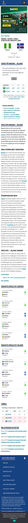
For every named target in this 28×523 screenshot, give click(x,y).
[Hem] (4, 3)
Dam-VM (5, 463)
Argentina (10, 225)
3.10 (18, 88)
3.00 (13, 88)
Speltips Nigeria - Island (11, 108)
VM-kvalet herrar (8, 489)
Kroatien (24, 181)
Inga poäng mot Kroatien (12, 110)
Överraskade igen (9, 112)
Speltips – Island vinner (11, 114)
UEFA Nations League (9, 484)
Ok (14, 520)
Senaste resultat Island (12, 119)
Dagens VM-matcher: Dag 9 (16, 445)
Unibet (8, 88)
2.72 (23, 88)
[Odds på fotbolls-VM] (14, 19)
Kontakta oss (7, 471)
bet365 (8, 91)
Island (3, 199)
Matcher (7, 36)
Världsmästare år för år (11, 493)
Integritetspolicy (9, 467)
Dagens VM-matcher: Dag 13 (17, 436)
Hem (2, 36)
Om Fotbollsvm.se (9, 480)
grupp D (3, 135)
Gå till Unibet (5, 274)
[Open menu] (24, 3)
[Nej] (26, 517)
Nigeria (3, 152)
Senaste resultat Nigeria (12, 116)
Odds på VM (6, 476)
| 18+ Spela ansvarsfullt (19, 277)
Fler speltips (5, 280)
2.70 (23, 91)
